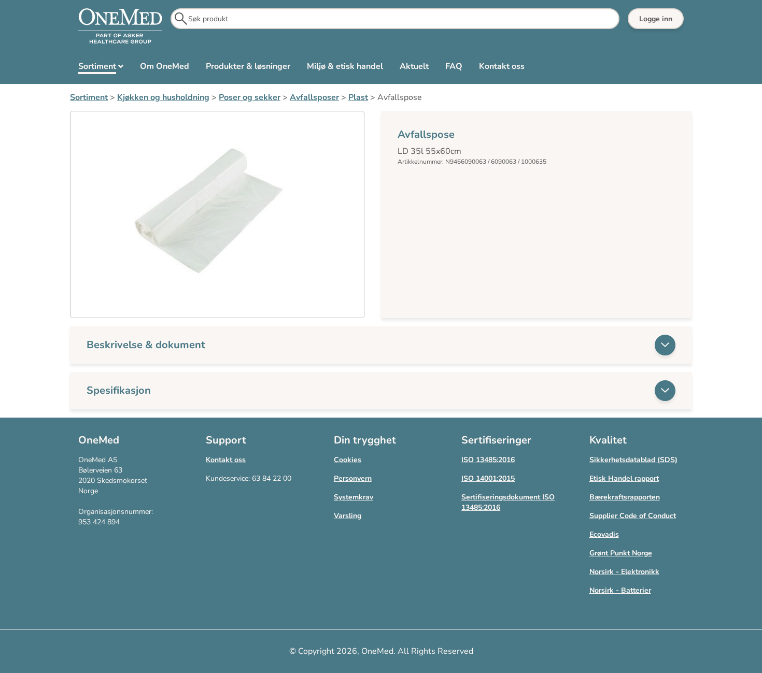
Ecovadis (604, 534)
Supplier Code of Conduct (632, 516)
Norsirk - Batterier (620, 590)
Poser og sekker (249, 97)
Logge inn (655, 19)
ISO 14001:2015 (488, 478)
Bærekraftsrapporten (624, 497)
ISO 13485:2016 (488, 460)
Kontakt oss (226, 460)
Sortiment (89, 97)
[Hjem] (120, 26)
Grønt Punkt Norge (620, 553)
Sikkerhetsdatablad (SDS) (633, 460)
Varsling (347, 516)
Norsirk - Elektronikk (624, 572)
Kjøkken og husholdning (163, 97)
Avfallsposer (314, 97)
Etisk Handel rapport (624, 478)
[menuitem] (101, 68)
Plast (358, 97)
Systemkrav (353, 497)
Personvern (353, 478)
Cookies (347, 460)
